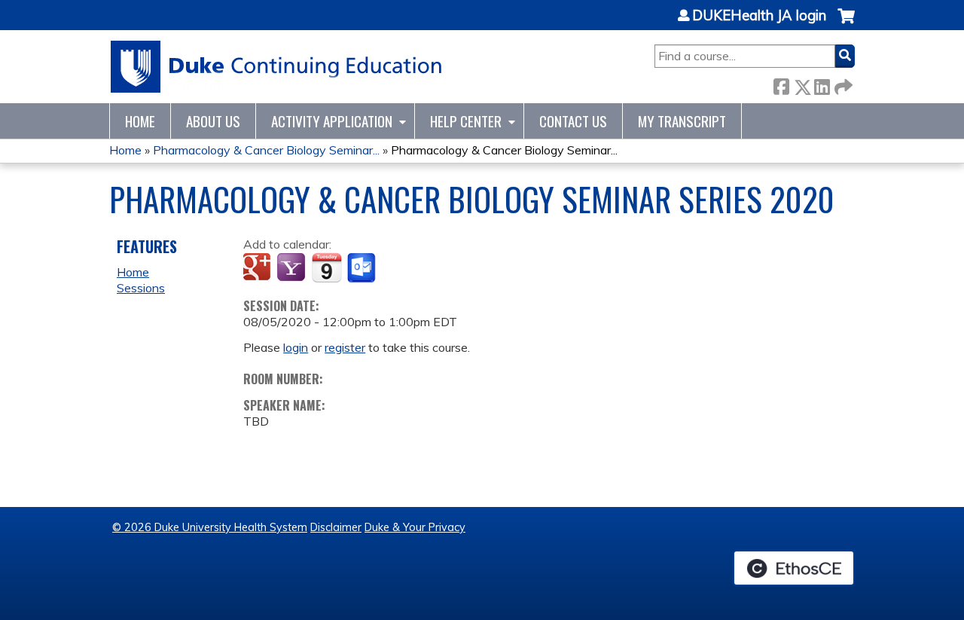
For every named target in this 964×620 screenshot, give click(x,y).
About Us (213, 121)
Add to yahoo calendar (292, 268)
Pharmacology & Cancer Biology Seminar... (266, 149)
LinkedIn (821, 84)
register (345, 347)
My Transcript (682, 121)
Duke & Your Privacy (415, 527)
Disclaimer (336, 527)
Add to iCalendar (326, 267)
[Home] (276, 66)
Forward (842, 84)
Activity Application (331, 121)
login (295, 347)
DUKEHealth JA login (759, 16)
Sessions (141, 287)
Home (140, 121)
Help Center (466, 121)
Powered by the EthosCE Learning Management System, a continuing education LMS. (794, 568)
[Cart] (846, 23)
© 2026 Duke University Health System (209, 527)
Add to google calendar (258, 268)
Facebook (781, 84)
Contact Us (573, 121)
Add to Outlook (362, 268)
